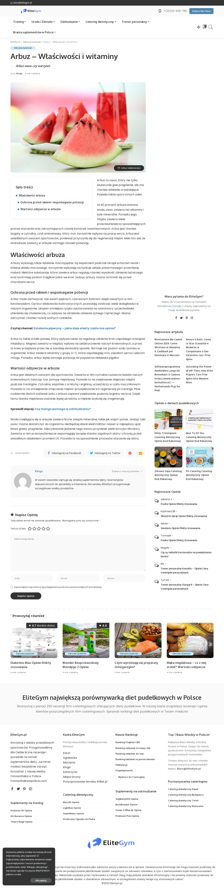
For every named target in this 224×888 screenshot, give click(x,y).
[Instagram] (192, 318)
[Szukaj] (211, 27)
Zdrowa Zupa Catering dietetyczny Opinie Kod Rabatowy (168, 475)
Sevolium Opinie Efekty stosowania (180, 528)
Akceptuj (41, 880)
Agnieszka (70, 758)
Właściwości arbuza (32, 195)
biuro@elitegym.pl (23, 2)
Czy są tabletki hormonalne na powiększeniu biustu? (186, 554)
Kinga (19, 74)
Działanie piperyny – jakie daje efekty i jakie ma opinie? (75, 328)
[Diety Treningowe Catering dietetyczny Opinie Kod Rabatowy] (168, 419)
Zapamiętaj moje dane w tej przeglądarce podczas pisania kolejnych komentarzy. (58, 587)
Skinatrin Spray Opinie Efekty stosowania (184, 516)
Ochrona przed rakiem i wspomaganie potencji (52, 202)
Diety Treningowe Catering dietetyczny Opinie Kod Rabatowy (168, 437)
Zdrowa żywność (23, 48)
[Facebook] (176, 318)
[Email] (140, 453)
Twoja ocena (18, 528)
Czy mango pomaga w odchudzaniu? (63, 409)
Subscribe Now (201, 11)
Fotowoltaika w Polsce (25, 776)
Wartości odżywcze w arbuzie (40, 209)
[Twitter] (181, 318)
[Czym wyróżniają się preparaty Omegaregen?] (138, 640)
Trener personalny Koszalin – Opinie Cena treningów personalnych (184, 570)
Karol (66, 753)
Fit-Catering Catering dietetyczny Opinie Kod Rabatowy (199, 475)
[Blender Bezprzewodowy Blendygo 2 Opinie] (86, 640)
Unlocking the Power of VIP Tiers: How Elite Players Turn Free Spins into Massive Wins (199, 374)
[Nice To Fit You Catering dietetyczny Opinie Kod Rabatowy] (200, 419)
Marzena (69, 762)
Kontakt (177, 306)
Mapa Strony (72, 777)
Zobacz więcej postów (125, 471)
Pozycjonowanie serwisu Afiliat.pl (85, 782)
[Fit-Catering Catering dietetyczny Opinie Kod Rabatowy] (200, 457)
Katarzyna (70, 772)
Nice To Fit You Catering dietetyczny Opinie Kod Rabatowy (199, 437)
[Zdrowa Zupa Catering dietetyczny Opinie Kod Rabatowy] (168, 457)
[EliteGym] (31, 11)
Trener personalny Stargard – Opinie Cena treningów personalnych (184, 586)
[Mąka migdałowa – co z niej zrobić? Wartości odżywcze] (190, 640)
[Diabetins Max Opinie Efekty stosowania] (33, 640)
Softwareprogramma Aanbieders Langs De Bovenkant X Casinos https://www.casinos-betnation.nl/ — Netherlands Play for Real (168, 378)
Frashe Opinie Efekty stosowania (179, 503)
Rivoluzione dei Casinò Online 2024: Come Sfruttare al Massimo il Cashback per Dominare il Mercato (168, 347)
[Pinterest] (130, 453)
